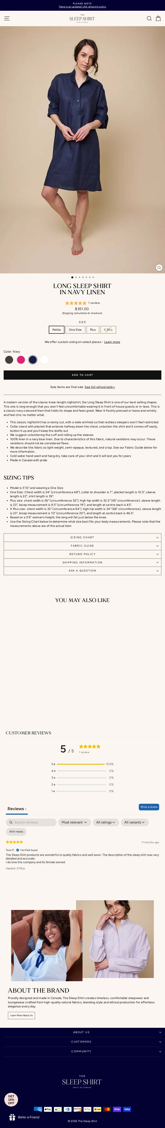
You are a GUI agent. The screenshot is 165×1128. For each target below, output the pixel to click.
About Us (81, 1032)
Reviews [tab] (17, 808)
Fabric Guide (82, 545)
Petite (56, 330)
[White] (44, 360)
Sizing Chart (82, 537)
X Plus (108, 330)
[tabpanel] (82, 850)
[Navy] (32, 360)
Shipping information (83, 562)
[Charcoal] (9, 360)
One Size (75, 330)
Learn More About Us (21, 1015)
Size (82, 322)
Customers (81, 1041)
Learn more (112, 342)
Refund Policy (82, 554)
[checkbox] (16, 832)
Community (81, 1051)
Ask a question (82, 570)
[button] (82, 764)
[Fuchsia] (20, 360)
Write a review (149, 806)
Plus (93, 330)
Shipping (67, 313)
